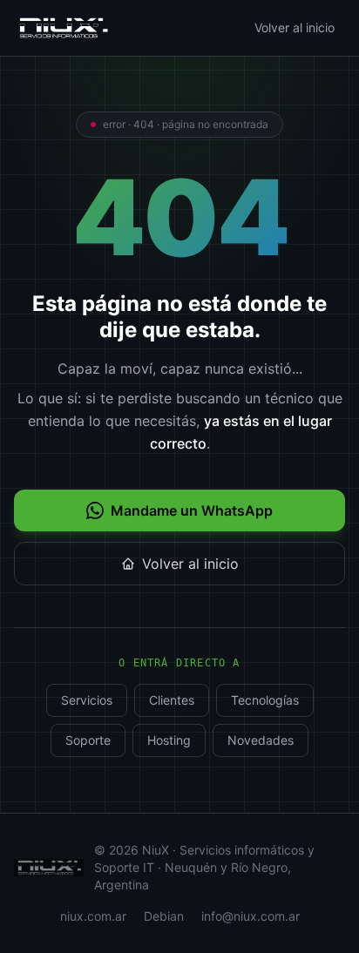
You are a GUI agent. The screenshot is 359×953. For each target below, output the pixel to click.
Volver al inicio (294, 27)
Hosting (169, 740)
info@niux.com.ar (250, 916)
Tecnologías (265, 700)
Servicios (86, 700)
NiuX (155, 849)
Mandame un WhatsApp (192, 510)
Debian (164, 916)
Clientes (171, 700)
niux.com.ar (93, 916)
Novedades (260, 740)
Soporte (88, 740)
